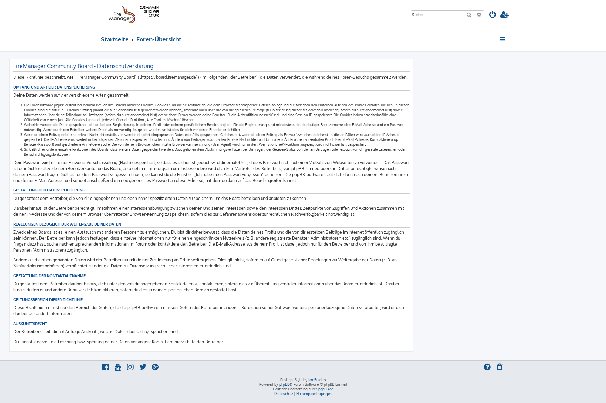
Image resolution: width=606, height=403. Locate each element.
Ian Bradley (317, 380)
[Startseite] (133, 14)
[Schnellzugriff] (503, 39)
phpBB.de (325, 389)
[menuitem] (493, 15)
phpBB (284, 384)
